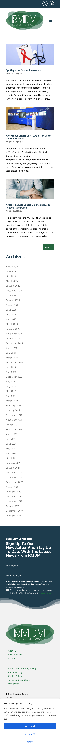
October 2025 (13, 300)
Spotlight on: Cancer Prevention (23, 70)
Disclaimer (13, 683)
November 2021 (14, 419)
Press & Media (15, 654)
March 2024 (12, 357)
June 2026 (11, 271)
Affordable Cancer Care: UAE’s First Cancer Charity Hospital (29, 137)
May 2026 (11, 276)
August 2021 (12, 434)
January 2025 (13, 328)
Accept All (30, 726)
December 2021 (14, 415)
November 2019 (14, 501)
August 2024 (12, 348)
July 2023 (11, 367)
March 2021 (11, 458)
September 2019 (14, 510)
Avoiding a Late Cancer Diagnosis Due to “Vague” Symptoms (28, 206)
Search (48, 247)
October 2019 (12, 506)
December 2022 (14, 376)
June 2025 (11, 309)
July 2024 (11, 352)
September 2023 (14, 362)
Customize (30, 734)
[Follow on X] (45, 3)
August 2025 (12, 305)
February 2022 (13, 405)
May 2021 (10, 448)
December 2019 (14, 496)
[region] (30, 723)
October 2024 (13, 338)
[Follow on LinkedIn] (51, 3)
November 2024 (14, 333)
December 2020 (14, 472)
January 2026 (13, 285)
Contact (12, 658)
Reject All (30, 741)
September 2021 (14, 429)
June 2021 (11, 443)
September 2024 (14, 343)
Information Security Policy (22, 668)
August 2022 (12, 381)
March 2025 (12, 324)
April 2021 (11, 453)
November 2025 (14, 295)
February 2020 (13, 491)
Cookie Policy (15, 676)
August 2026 (12, 266)
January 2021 (13, 467)
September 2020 (14, 482)
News (22, 73)
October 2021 (12, 424)
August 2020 (12, 487)
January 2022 (13, 410)
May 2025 (11, 314)
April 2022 (11, 396)
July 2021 (10, 439)
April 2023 (11, 372)
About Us (12, 650)
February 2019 (13, 515)
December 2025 (14, 290)
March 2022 (12, 400)
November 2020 (14, 477)
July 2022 (11, 386)
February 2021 (13, 463)
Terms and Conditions (19, 679)
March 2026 (12, 281)
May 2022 (11, 391)
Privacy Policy (45, 593)
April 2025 (11, 319)
